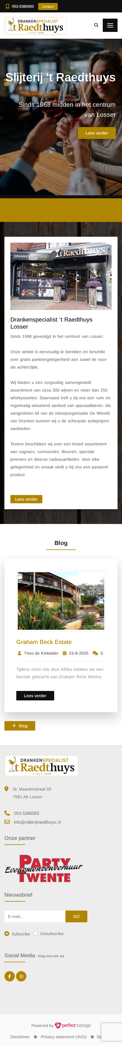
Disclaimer (20, 1036)
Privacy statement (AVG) (64, 1036)
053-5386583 (23, 6)
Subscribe (21, 934)
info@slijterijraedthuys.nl (37, 822)
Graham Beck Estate (44, 642)
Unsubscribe (52, 933)
